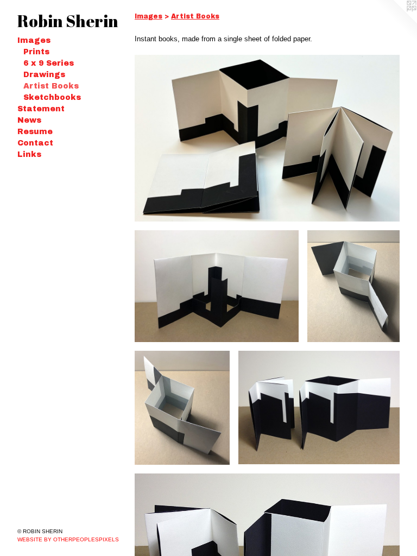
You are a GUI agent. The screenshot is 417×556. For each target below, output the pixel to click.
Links (29, 154)
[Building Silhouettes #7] (217, 286)
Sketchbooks (52, 97)
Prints (36, 52)
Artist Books (51, 86)
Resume (35, 132)
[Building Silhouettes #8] (267, 138)
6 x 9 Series (48, 63)
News (29, 120)
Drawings (44, 75)
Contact (35, 143)
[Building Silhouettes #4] (319, 407)
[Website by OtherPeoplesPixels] (395, 21)
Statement (41, 109)
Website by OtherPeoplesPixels (68, 539)
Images (33, 40)
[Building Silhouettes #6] (353, 286)
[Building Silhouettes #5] (182, 408)
